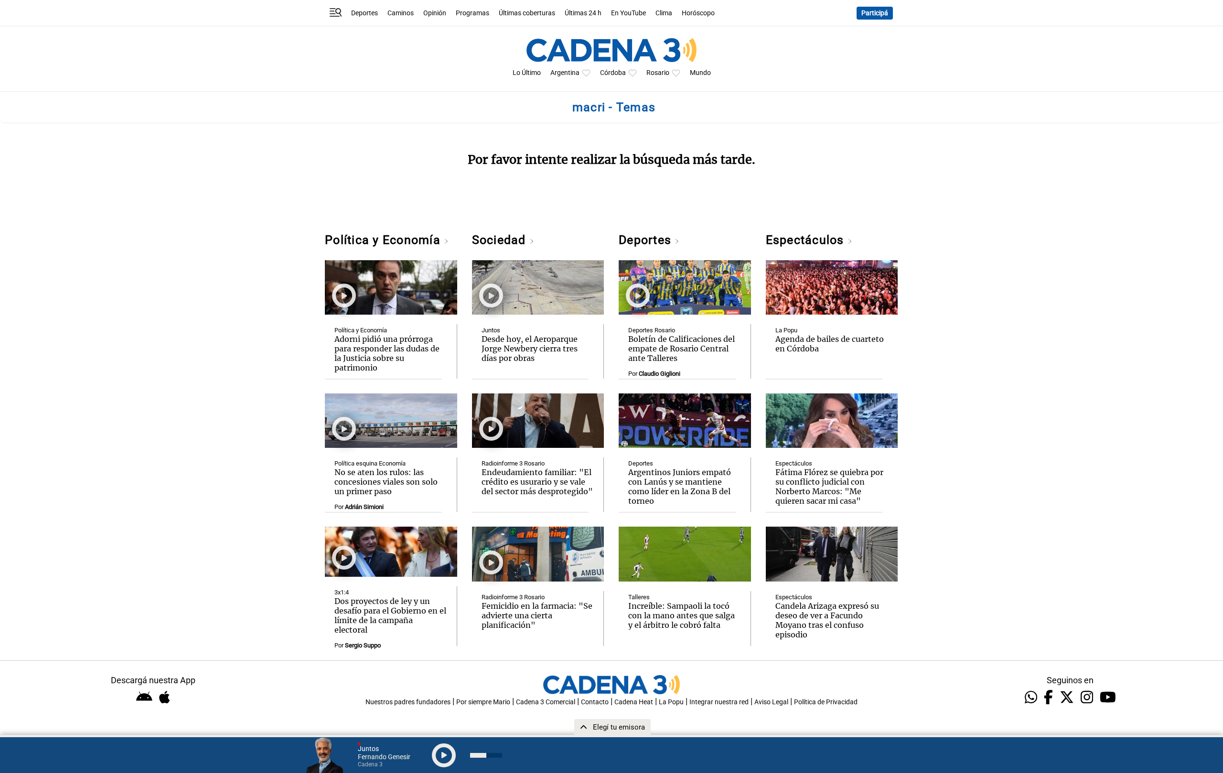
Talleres (639, 597)
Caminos (400, 13)
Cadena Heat (633, 702)
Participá (874, 13)
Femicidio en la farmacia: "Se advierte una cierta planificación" (537, 615)
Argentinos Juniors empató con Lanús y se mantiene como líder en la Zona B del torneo (679, 486)
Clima (663, 13)
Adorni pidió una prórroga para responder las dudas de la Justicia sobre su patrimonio (387, 353)
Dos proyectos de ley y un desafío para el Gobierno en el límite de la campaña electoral (390, 615)
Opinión (434, 13)
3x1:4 (341, 592)
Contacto (595, 702)
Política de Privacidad (826, 702)
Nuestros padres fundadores (408, 702)
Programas (472, 13)
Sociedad (500, 240)
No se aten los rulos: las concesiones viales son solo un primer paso (386, 481)
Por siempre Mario (483, 702)
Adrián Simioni (364, 506)
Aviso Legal (771, 702)
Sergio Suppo (363, 645)
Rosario (657, 73)
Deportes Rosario (651, 330)
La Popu (786, 330)
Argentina (564, 73)
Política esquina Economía (370, 463)
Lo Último (527, 73)
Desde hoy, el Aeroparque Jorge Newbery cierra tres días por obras (530, 348)
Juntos (491, 330)
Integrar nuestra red (719, 702)
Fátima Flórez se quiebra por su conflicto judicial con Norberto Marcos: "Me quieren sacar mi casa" (829, 486)
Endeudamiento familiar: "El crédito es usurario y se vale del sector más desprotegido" (537, 481)
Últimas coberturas (527, 13)
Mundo (700, 73)
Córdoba (613, 73)
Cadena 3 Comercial (545, 702)
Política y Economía (384, 240)
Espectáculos (807, 240)
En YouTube (628, 13)
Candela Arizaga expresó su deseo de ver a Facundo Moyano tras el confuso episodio (827, 620)
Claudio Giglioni (659, 373)
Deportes (364, 13)
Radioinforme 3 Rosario (513, 463)
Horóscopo (698, 13)
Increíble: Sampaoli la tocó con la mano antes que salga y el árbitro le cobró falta (681, 615)
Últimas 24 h (583, 13)
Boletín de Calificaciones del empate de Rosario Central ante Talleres (681, 348)
